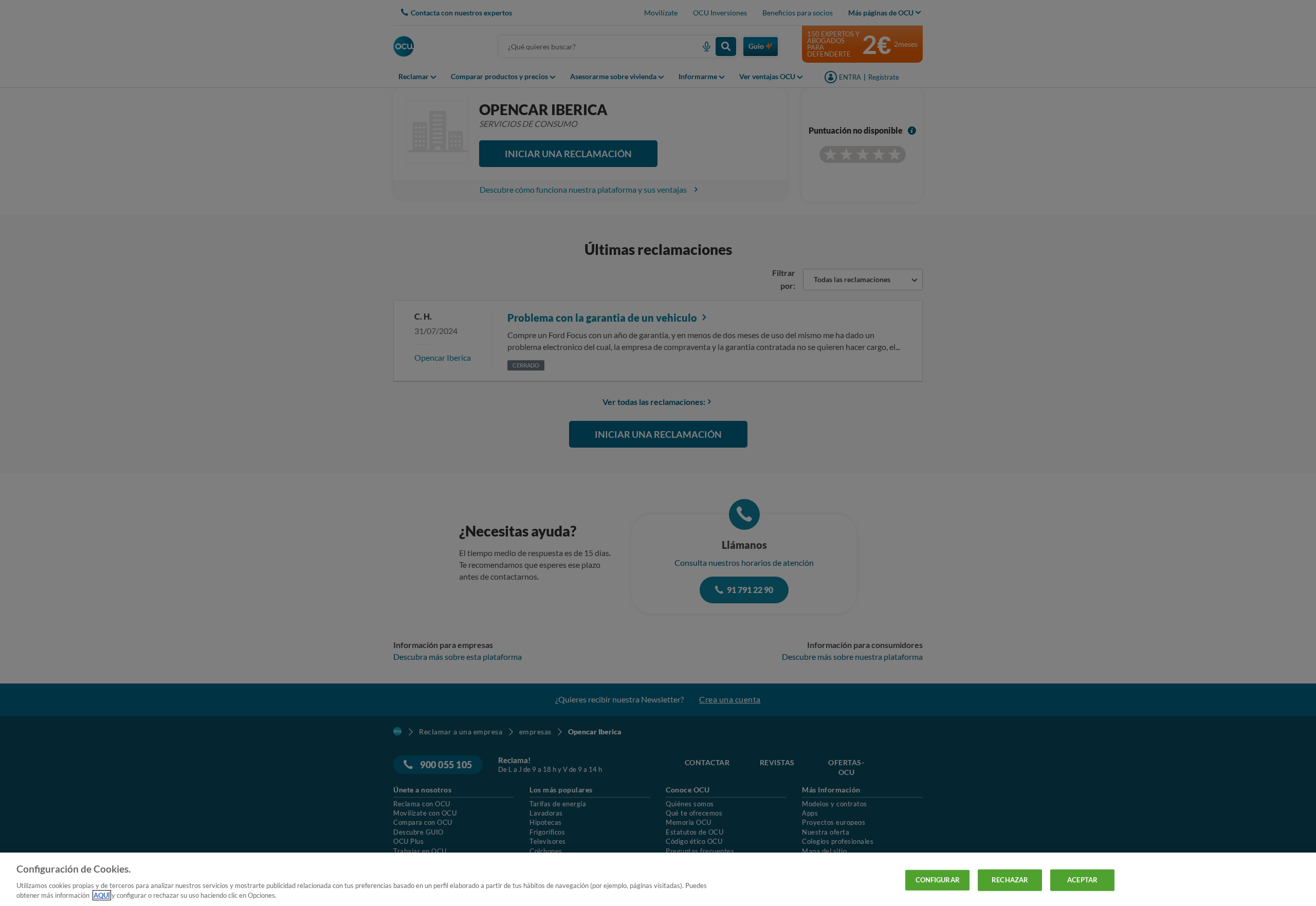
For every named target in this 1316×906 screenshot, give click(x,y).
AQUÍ (102, 895)
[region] (658, 879)
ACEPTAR (1082, 880)
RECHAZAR (1010, 880)
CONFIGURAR (938, 880)
